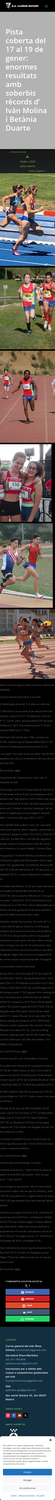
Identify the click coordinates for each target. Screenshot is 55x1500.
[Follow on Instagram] (8, 1415)
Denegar (27, 1480)
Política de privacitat (26, 1495)
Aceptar (27, 1472)
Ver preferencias (27, 1488)
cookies (14, 1495)
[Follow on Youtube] (19, 1415)
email (29, 1312)
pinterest (29, 1298)
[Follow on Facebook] (13, 1415)
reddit (29, 1305)
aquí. (17, 770)
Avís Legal (40, 1495)
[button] (50, 1439)
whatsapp (29, 1318)
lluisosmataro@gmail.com (31, 1350)
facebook (29, 1292)
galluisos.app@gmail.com (21, 1390)
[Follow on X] (25, 1415)
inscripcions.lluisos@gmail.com (24, 1380)
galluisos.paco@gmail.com (21, 1363)
